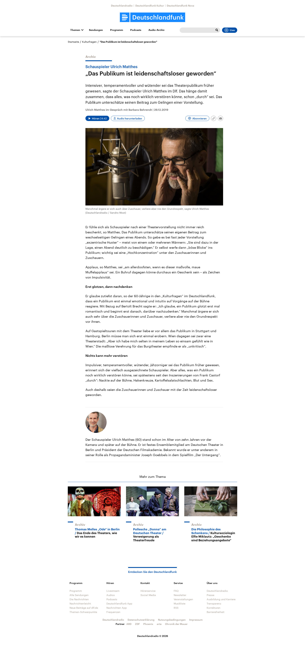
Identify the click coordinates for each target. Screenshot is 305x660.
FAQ (176, 590)
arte (159, 623)
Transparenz (214, 603)
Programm (116, 30)
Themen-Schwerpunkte (83, 611)
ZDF (137, 623)
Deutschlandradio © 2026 (152, 635)
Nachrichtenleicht (80, 603)
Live (232, 30)
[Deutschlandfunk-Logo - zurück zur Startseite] (152, 17)
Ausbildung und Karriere (221, 599)
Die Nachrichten (79, 599)
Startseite (73, 41)
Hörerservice (148, 590)
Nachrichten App (116, 607)
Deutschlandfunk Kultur (149, 5)
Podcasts (135, 30)
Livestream (112, 590)
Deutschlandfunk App (119, 603)
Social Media (148, 595)
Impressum (196, 619)
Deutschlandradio (122, 5)
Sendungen (96, 30)
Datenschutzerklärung (141, 619)
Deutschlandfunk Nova (180, 5)
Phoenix (148, 623)
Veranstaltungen (183, 599)
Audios (110, 595)
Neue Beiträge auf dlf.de (84, 607)
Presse (210, 595)
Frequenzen (113, 611)
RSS (176, 607)
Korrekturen (213, 607)
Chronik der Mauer (176, 623)
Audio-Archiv (156, 30)
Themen (75, 30)
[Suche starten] (216, 30)
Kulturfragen (89, 41)
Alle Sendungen (79, 595)
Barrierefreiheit (215, 611)
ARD (128, 623)
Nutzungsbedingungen (172, 619)
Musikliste (179, 603)
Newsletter (180, 595)
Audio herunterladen (129, 118)
